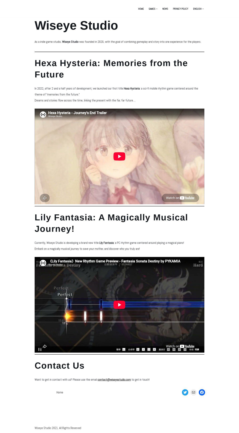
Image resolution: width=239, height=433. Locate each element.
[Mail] (193, 392)
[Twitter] (185, 392)
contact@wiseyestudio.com (114, 380)
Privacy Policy (180, 8)
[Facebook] (202, 392)
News (165, 8)
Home (141, 8)
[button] (156, 8)
